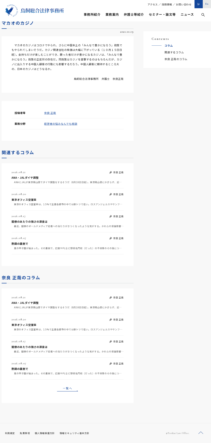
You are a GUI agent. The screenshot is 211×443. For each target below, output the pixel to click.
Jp (198, 3)
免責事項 (25, 433)
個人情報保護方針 (45, 433)
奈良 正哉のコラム (176, 59)
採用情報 (167, 4)
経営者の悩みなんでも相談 (60, 124)
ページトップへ (200, 433)
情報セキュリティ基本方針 (74, 433)
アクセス (153, 4)
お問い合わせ (184, 4)
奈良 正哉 (50, 113)
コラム (169, 45)
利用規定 (10, 433)
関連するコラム (174, 52)
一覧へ (67, 388)
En (207, 3)
